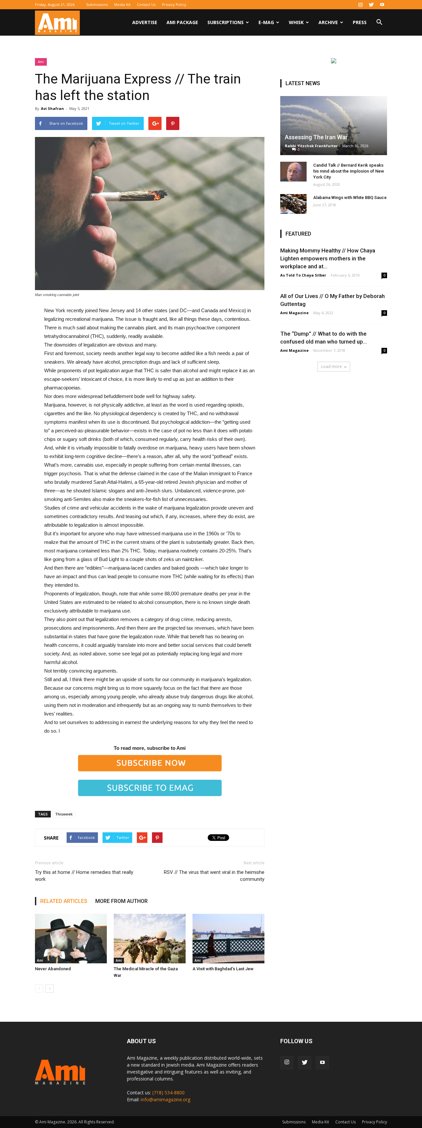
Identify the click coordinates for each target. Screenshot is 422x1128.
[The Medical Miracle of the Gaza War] (150, 938)
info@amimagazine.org (165, 1099)
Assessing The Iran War (316, 137)
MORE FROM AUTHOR (121, 901)
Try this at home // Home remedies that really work (84, 875)
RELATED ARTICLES (63, 901)
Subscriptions (225, 22)
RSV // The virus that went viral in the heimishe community (214, 875)
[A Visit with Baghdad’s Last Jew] (228, 938)
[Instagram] (360, 4)
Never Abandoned (53, 968)
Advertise (144, 22)
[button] (379, 23)
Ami (41, 61)
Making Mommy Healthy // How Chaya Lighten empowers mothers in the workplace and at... (327, 258)
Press (360, 22)
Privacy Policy (174, 4)
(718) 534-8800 (168, 1092)
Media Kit (122, 4)
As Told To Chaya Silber (303, 275)
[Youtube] (382, 4)
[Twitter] (371, 4)
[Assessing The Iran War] (333, 125)
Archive (328, 22)
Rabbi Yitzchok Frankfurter (311, 145)
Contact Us (146, 4)
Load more (331, 366)
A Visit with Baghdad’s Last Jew (223, 968)
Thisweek (64, 814)
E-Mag (266, 22)
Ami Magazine (294, 312)
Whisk (296, 22)
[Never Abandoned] (71, 938)
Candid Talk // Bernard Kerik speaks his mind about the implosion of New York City (348, 171)
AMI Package (182, 22)
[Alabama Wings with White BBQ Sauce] (293, 204)
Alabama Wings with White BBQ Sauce (350, 197)
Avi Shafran (52, 108)
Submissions (97, 4)
